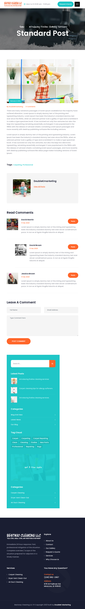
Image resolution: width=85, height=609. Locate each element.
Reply (73, 221)
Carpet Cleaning (17, 493)
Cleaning (24, 442)
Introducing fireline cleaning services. (34, 398)
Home (23, 27)
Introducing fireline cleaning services (34, 379)
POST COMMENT (18, 341)
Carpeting (17, 165)
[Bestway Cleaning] (13, 4)
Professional (28, 165)
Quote (66, 4)
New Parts (44, 442)
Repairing (30, 446)
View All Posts (39, 186)
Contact (49, 544)
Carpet (15, 438)
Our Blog (14, 424)
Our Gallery (50, 548)
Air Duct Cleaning (18, 502)
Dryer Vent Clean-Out (20, 497)
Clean (14, 442)
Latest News (16, 419)
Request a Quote (53, 552)
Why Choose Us (52, 559)
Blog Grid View (16, 415)
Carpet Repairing (40, 438)
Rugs (39, 446)
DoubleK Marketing (63, 605)
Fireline (34, 442)
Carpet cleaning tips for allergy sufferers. (36, 388)
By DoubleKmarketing (15, 107)
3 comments (30, 107)
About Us (49, 541)
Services (49, 555)
